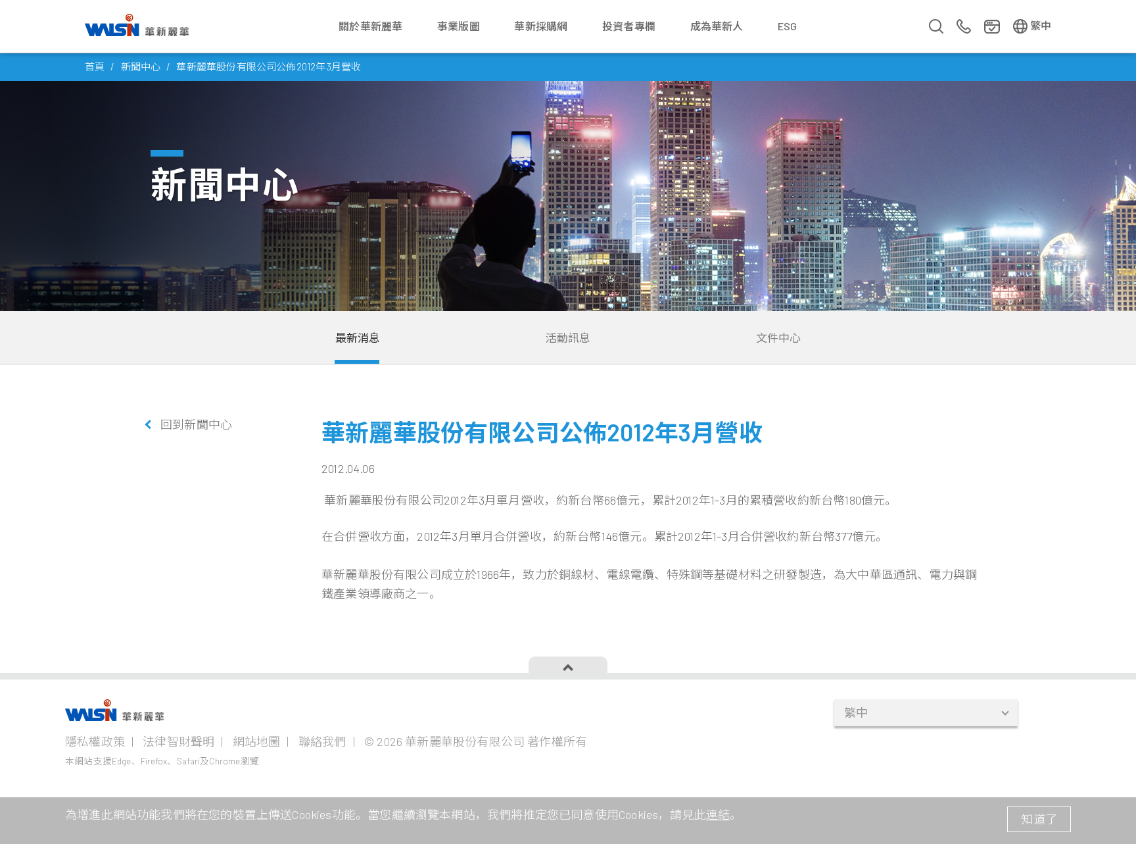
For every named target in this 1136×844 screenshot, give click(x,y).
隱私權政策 (95, 741)
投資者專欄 (628, 26)
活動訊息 (568, 337)
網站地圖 (257, 741)
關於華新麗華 (370, 26)
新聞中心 (141, 66)
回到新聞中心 (196, 424)
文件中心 (778, 337)
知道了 (1039, 819)
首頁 (95, 66)
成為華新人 (717, 26)
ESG (787, 26)
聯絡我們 (322, 741)
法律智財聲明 (178, 741)
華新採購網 (540, 26)
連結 (718, 814)
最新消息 (358, 337)
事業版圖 (458, 26)
